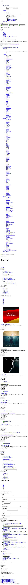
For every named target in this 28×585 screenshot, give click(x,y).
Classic (7, 69)
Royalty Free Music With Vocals (9, 36)
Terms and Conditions (7, 553)
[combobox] (2, 269)
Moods (4, 34)
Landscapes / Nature (10, 222)
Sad (6, 181)
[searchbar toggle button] (22, 25)
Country (7, 70)
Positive (7, 174)
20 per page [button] (5, 289)
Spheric (7, 188)
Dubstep (7, 77)
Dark (7, 136)
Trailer (7, 242)
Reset (5, 519)
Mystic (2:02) (3, 374)
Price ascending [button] (6, 271)
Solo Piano (8, 105)
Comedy (7, 209)
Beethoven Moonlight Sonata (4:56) (8, 413)
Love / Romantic (9, 224)
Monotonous (8, 168)
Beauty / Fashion (9, 202)
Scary (7, 182)
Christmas (8, 207)
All (3, 32)
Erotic (7, 144)
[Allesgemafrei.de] (6, 23)
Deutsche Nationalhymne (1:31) (7, 324)
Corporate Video (9, 211)
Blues (7, 63)
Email (7, 13)
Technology (8, 240)
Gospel (7, 83)
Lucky (7, 165)
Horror (7, 219)
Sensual (7, 183)
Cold (7, 132)
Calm (7, 127)
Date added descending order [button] (9, 279)
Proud (7, 175)
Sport (7, 239)
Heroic (7, 154)
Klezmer (7, 90)
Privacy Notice (6, 557)
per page (2, 295)
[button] (6, 5)
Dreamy (7, 139)
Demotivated (8, 137)
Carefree (7, 129)
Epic (7, 143)
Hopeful (7, 155)
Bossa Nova (8, 64)
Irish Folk (8, 88)
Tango (7, 110)
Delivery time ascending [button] (8, 281)
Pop (6, 98)
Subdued (7, 193)
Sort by (2, 285)
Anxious (7, 124)
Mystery (7, 228)
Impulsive (8, 157)
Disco (7, 75)
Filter (2, 519)
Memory (7, 226)
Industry (7, 221)
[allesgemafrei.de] (1, 45)
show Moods (8, 119)
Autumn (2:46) (4, 393)
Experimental (8, 81)
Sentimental (8, 184)
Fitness (7, 217)
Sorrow (7, 236)
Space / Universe (9, 238)
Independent (8, 87)
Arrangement (4, 509)
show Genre (8, 55)
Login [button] (4, 10)
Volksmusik (8, 113)
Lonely (7, 162)
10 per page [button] (5, 288)
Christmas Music (9, 67)
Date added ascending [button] (7, 278)
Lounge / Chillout (9, 92)
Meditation (8, 225)
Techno (7, 111)
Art (6, 201)
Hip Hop (7, 84)
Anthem (7, 57)
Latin (7, 91)
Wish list (5, 21)
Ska (6, 104)
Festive (7, 147)
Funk (7, 82)
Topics (4, 35)
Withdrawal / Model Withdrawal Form (11, 558)
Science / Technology (10, 232)
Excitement (8, 215)
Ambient (7, 56)
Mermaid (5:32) (4, 349)
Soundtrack (8, 109)
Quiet (7, 176)
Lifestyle (7, 223)
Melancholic (8, 166)
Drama (7, 212)
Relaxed (7, 177)
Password (8, 15)
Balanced (8, 125)
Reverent (7, 179)
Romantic (8, 180)
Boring (7, 126)
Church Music (9, 68)
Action (7, 198)
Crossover (8, 71)
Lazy (7, 160)
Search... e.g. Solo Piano (6, 44)
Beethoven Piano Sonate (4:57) (7, 435)
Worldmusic (8, 116)
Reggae (7, 99)
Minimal (7, 94)
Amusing (8, 122)
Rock (7, 102)
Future (7, 218)
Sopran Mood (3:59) (5, 445)
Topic (3, 495)
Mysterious (8, 170)
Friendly (7, 148)
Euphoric (8, 145)
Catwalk (7, 204)
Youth (7, 247)
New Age (8, 95)
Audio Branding (9, 59)
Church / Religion (9, 208)
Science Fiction (9, 233)
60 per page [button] (5, 292)
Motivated (8, 169)
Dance (7, 73)
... (3, 300)
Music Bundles (6, 37)
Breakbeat (8, 66)
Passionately (8, 173)
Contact (4, 560)
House (7, 85)
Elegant (7, 141)
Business (7, 203)
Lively (7, 161)
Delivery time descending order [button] (9, 283)
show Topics (8, 197)
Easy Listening (9, 78)
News (7, 229)
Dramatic (8, 138)
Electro (7, 80)
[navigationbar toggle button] (4, 25)
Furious (7, 151)
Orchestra (8, 97)
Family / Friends (9, 216)
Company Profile (9, 210)
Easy (7, 140)
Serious (7, 186)
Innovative (8, 159)
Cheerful (7, 130)
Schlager (7, 103)
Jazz (6, 89)
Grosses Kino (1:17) (5, 402)
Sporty (7, 190)
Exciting (7, 146)
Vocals (3, 513)
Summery (8, 194)
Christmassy (8, 131)
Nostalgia (8, 230)
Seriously (8, 187)
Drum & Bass (8, 76)
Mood (3, 502)
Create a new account (12, 19)
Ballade (7, 60)
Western (7, 246)
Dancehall (8, 74)
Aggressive (8, 120)
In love (7, 158)
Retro (7, 101)
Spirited (7, 189)
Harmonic (8, 153)
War (6, 244)
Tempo (3, 517)
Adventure (8, 200)
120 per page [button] (5, 293)
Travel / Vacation (9, 243)
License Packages (6, 556)
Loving (7, 163)
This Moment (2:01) (5, 384)
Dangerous (8, 134)
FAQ (4, 554)
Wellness (7, 245)
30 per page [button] (5, 291)
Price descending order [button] (8, 272)
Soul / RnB (8, 106)
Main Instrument (5, 506)
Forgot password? (12, 20)
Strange (7, 191)
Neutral (7, 172)
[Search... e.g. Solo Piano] (16, 41)
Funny (7, 150)
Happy (7, 152)
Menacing (8, 167)
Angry (7, 123)
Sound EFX (8, 108)
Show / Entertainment (10, 235)
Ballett (7, 61)
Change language (9, 7)
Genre (4, 33)
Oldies (7, 96)
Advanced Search (15, 44)
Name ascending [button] (6, 274)
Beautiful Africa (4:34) (5, 424)
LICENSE (3, 329)
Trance (7, 112)
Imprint (4, 559)
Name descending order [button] (8, 276)
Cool (7, 133)
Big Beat (7, 62)
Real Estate (8, 231)
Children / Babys (9, 205)
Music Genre (4, 499)
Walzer (7, 115)
